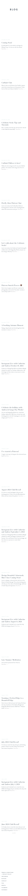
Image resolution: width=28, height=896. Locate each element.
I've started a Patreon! (10, 451)
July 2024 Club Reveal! (10, 742)
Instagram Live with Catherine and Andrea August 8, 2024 (13, 620)
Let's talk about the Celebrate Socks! (13, 244)
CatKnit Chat (7, 83)
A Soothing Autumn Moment (12, 325)
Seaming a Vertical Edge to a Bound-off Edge (12, 699)
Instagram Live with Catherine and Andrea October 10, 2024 (13, 364)
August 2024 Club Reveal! (11, 490)
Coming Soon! (7, 43)
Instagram (5, 876)
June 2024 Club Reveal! (10, 824)
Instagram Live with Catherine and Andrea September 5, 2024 (13, 531)
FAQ (3, 883)
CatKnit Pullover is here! (11, 163)
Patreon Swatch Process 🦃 (12, 285)
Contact (4, 881)
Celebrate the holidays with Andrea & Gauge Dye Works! (12, 408)
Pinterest (4, 889)
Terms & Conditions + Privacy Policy (8, 873)
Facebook (4, 887)
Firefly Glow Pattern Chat (12, 203)
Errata (4, 885)
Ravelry (4, 878)
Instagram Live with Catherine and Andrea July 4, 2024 (13, 783)
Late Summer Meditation (11, 660)
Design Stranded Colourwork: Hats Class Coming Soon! (13, 576)
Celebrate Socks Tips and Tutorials (11, 124)
